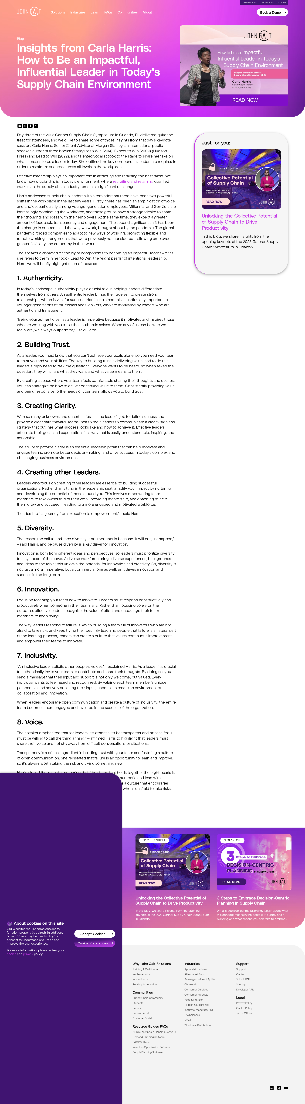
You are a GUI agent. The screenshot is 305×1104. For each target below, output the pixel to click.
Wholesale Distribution (197, 1025)
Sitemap (241, 984)
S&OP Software (141, 1042)
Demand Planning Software (149, 1037)
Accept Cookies (92, 934)
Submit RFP (243, 979)
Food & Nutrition (193, 1000)
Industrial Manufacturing (198, 1010)
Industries (78, 12)
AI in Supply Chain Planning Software (154, 1032)
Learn (95, 12)
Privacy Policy (244, 1003)
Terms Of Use (244, 1013)
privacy (28, 954)
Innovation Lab (141, 979)
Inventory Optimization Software (151, 1047)
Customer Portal (142, 1018)
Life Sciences (192, 1015)
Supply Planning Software (148, 1052)
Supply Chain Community (148, 998)
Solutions (58, 12)
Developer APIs (245, 990)
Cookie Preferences (93, 943)
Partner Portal (141, 1013)
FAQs (108, 12)
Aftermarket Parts (194, 974)
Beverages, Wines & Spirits (199, 979)
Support (241, 969)
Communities (128, 12)
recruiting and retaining (133, 182)
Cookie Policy (244, 1008)
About (147, 12)
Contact (241, 974)
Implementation (142, 974)
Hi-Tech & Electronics (196, 1005)
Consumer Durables (196, 990)
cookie (11, 954)
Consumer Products (196, 995)
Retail (187, 1020)
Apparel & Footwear (195, 969)
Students (138, 1003)
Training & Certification (146, 969)
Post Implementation (145, 984)
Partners (137, 1008)
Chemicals (190, 984)
